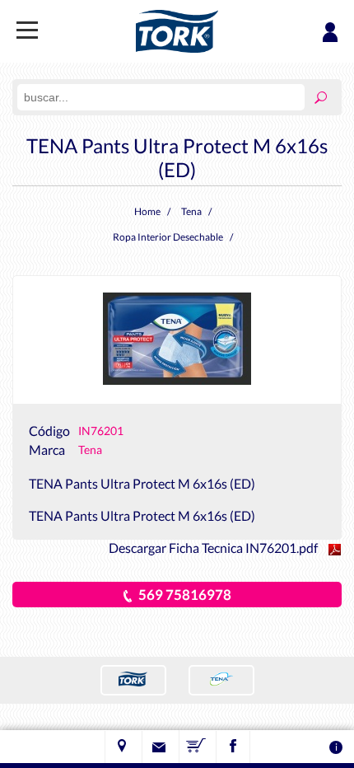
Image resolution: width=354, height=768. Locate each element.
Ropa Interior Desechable (168, 237)
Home (147, 211)
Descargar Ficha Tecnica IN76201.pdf (214, 547)
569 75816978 (184, 594)
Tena (191, 211)
